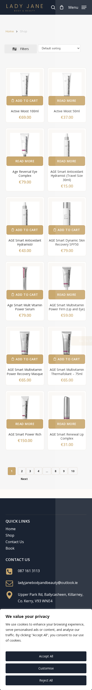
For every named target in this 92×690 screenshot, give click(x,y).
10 (72, 471)
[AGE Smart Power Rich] (24, 410)
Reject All (46, 680)
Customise (46, 668)
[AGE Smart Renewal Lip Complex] (66, 410)
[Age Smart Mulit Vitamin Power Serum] (24, 281)
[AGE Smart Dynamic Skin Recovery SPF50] (66, 216)
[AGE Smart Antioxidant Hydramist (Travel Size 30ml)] (66, 147)
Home (10, 31)
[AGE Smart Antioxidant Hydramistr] (24, 216)
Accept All (46, 656)
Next (24, 479)
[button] (77, 7)
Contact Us (15, 541)
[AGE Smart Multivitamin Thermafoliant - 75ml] (66, 345)
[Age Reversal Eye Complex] (24, 147)
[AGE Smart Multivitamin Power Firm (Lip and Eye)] (66, 281)
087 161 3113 (29, 570)
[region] (46, 649)
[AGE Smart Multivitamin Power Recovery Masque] (24, 345)
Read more (66, 100)
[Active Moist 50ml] (66, 87)
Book (10, 548)
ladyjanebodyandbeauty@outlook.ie (48, 582)
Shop (10, 535)
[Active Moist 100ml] (24, 87)
